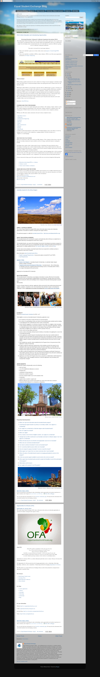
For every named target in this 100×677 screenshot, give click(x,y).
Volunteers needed (23, 164)
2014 (68, 75)
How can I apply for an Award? (26, 430)
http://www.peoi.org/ (21, 179)
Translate (75, 37)
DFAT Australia (59, 307)
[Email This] (45, 184)
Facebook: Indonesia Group (71, 61)
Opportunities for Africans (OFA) (25, 505)
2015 (68, 73)
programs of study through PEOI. (52, 50)
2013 (68, 92)
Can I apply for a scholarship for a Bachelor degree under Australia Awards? (36, 428)
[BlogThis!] (46, 184)
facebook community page (41, 496)
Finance (19, 123)
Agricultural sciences (21, 115)
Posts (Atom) (25, 638)
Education (19, 121)
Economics (19, 120)
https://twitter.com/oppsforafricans (27, 613)
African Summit (21, 581)
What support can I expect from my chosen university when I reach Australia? (36, 451)
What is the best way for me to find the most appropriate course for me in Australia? (37, 440)
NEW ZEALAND (68, 144)
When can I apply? (23, 432)
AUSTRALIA (68, 136)
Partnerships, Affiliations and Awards (55, 11)
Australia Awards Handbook (27, 314)
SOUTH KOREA (68, 147)
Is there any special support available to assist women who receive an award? (36, 457)
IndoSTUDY (69, 124)
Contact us (67, 11)
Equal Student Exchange (22, 11)
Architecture (20, 117)
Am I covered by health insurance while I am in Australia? (32, 446)
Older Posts (58, 636)
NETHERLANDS (68, 142)
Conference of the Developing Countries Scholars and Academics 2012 (74, 128)
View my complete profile (22, 661)
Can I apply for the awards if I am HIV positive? (29, 465)
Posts (68, 101)
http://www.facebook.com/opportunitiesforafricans (33, 611)
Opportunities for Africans (23, 508)
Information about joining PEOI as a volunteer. (28, 162)
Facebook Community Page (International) (71, 59)
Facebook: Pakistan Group (71, 64)
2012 (68, 94)
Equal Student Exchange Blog (30, 6)
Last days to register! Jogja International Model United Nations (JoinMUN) (73, 119)
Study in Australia (40, 11)
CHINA (66, 139)
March (69, 88)
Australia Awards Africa (38, 233)
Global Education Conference (24, 579)
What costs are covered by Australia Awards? (29, 442)
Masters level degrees (24, 262)
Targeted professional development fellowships (30, 265)
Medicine (19, 126)
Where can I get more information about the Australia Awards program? (35, 422)
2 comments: (40, 184)
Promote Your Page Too (69, 156)
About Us (32, 11)
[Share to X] (48, 184)
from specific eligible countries (42, 246)
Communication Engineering (23, 118)
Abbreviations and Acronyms (25, 463)
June (69, 77)
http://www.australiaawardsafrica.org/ (52, 233)
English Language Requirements (26, 255)
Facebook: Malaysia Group (71, 62)
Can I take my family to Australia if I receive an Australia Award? (33, 444)
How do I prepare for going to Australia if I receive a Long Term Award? (35, 449)
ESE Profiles (75, 11)
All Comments (70, 103)
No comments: (40, 500)
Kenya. (54, 246)
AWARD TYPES (20, 260)
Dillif (61, 488)
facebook (27, 175)
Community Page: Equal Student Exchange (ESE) (73, 152)
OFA (30, 508)
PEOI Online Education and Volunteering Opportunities (31, 35)
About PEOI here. (25, 101)
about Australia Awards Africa (30, 253)
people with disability (54, 288)
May (69, 86)
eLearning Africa (21, 578)
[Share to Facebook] (49, 184)
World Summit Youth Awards (24, 576)
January (70, 90)
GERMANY (67, 141)
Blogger (57, 666)
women (46, 288)
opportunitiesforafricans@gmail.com (27, 608)
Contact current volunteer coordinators (27, 165)
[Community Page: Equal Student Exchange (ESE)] (66, 155)
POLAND (67, 145)
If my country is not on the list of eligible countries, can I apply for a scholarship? (37, 434)
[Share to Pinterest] (50, 184)
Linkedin (67, 56)
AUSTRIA (67, 137)
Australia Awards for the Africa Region (27, 190)
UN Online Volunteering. (30, 55)
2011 (68, 96)
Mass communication (21, 124)
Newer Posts (20, 636)
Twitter (66, 68)
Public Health (20, 129)
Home (40, 636)
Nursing (19, 127)
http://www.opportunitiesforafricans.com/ (28, 606)
